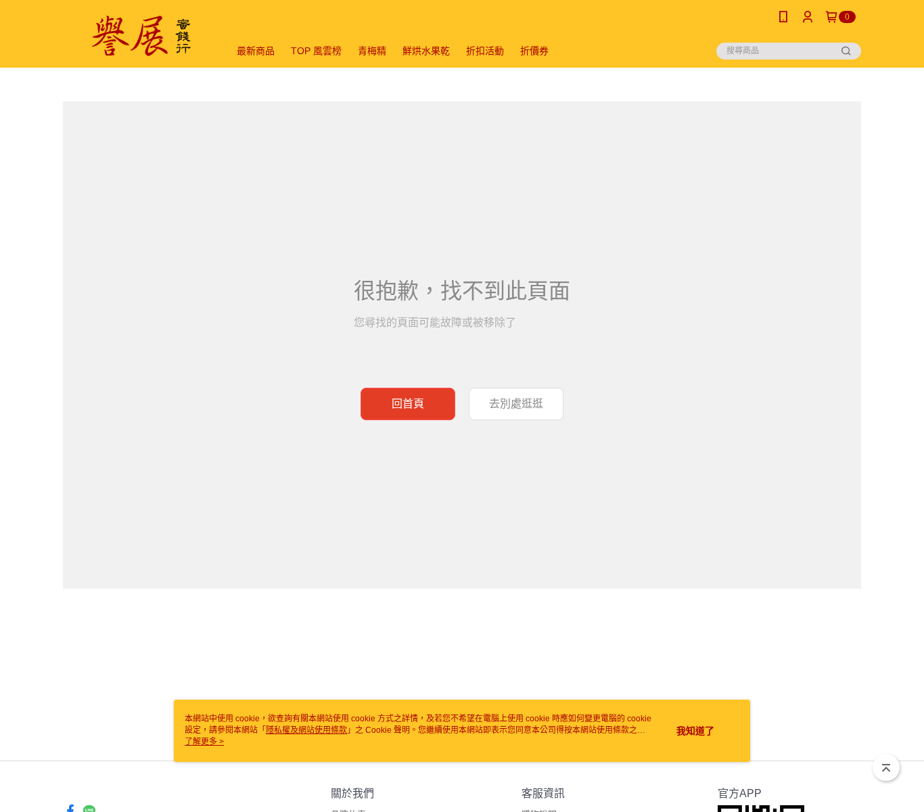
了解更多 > (204, 741)
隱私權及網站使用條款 (306, 730)
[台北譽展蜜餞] (138, 36)
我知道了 (695, 730)
